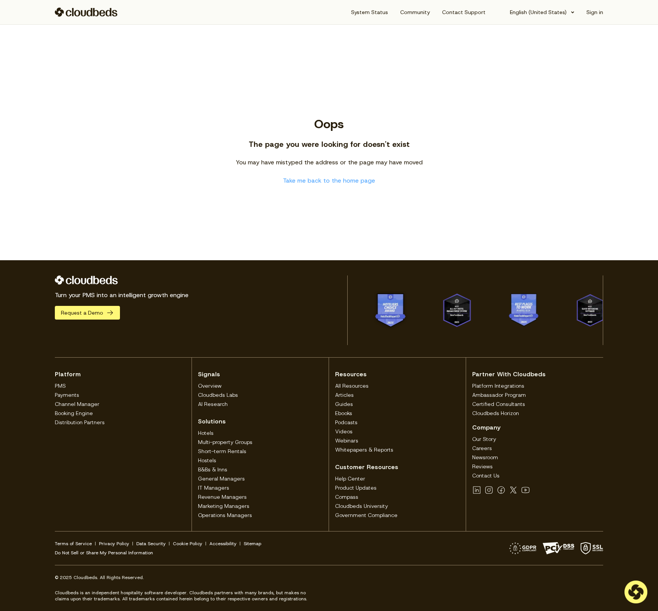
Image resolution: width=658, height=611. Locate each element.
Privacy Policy (114, 544)
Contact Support (464, 12)
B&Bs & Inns (212, 469)
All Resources (352, 385)
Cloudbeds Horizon (495, 413)
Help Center (350, 478)
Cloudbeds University (361, 506)
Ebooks (343, 413)
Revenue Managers (222, 496)
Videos (344, 431)
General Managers (221, 478)
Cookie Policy (187, 544)
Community (415, 12)
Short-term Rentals (222, 451)
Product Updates (356, 487)
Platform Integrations (498, 385)
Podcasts (346, 422)
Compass (346, 496)
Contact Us (486, 475)
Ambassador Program (499, 394)
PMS (60, 385)
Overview (210, 385)
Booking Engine (74, 413)
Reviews (482, 466)
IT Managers (213, 487)
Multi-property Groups (225, 442)
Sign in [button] (594, 12)
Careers (482, 448)
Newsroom (485, 457)
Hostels (207, 460)
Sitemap (252, 544)
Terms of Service (73, 544)
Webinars (346, 440)
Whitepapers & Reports (364, 449)
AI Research (213, 404)
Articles (344, 394)
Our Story (484, 439)
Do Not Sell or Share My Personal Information (104, 553)
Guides (344, 404)
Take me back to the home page (329, 181)
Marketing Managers (223, 506)
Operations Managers (225, 515)
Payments (67, 394)
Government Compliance (366, 515)
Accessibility (222, 544)
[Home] (86, 12)
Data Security (151, 544)
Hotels (206, 433)
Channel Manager (77, 404)
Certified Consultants (498, 404)
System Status (369, 12)
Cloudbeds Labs (218, 394)
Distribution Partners (80, 422)
